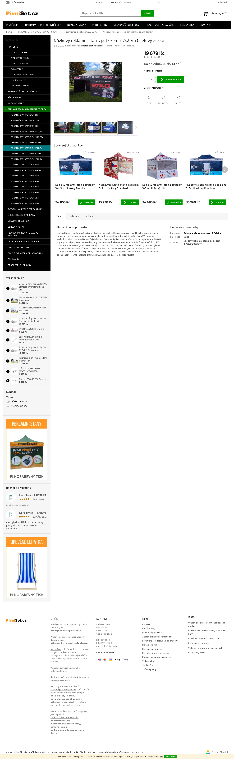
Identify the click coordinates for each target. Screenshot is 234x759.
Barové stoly (17, 69)
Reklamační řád (149, 644)
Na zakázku (55, 649)
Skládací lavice (19, 80)
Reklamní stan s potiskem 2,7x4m (26, 153)
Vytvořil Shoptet (220, 752)
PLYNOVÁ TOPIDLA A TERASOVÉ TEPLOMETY (23, 234)
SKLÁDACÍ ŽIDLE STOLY (18, 221)
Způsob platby (149, 669)
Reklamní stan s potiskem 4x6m (25, 186)
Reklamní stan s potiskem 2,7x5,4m (26, 159)
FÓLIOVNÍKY (13, 259)
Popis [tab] (59, 216)
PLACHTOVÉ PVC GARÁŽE (20, 247)
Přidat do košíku (173, 79)
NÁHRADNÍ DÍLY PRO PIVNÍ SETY (22, 91)
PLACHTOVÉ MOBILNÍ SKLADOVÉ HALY (25, 253)
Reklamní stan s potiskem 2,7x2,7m (26, 148)
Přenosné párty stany (198, 643)
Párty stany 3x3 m (196, 652)
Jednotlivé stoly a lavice (22, 74)
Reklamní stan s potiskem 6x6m (25, 203)
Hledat (147, 13)
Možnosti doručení (153, 70)
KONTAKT (100, 2)
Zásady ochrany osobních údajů (157, 636)
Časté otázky (148, 628)
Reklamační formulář (152, 649)
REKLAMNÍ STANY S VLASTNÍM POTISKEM (27, 109)
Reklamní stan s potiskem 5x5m (25, 198)
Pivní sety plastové (19, 63)
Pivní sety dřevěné (19, 52)
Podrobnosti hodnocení (92, 45)
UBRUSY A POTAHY (17, 227)
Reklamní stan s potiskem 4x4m (25, 181)
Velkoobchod (148, 661)
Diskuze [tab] (89, 216)
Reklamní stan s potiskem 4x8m (25, 192)
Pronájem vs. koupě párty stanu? (204, 638)
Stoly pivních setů (20, 85)
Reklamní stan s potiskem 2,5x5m (26, 142)
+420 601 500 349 (19, 405)
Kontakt (146, 624)
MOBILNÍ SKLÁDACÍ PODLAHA (21, 215)
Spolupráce (147, 665)
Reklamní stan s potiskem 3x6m (25, 175)
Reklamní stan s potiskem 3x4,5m (26, 170)
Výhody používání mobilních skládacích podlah (206, 624)
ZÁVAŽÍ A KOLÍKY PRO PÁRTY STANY (25, 209)
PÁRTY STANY (14, 97)
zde (161, 756)
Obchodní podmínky (121, 2)
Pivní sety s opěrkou (20, 58)
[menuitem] (12, 25)
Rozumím (170, 756)
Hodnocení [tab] (74, 216)
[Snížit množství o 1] (155, 81)
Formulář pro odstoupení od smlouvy (160, 640)
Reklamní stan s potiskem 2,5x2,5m (26, 131)
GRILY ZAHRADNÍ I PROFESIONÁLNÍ (24, 241)
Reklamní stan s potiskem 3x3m (25, 164)
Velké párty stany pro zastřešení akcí (206, 648)
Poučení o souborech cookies (156, 657)
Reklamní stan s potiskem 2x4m (25, 126)
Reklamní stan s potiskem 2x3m (25, 120)
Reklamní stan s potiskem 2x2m (25, 115)
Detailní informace (152, 88)
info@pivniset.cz (19, 401)
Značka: (121, 45)
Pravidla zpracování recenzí (155, 653)
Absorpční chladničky (19, 265)
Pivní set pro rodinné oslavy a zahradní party (206, 632)
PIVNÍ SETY (13, 47)
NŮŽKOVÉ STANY (16, 103)
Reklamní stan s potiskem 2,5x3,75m (27, 137)
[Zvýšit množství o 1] (155, 78)
